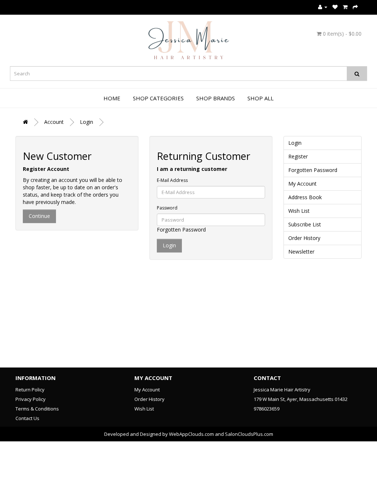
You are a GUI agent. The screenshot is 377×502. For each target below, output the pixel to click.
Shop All (260, 98)
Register (298, 156)
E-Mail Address (172, 180)
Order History (304, 237)
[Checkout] (355, 6)
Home (111, 98)
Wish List (299, 210)
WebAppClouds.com (191, 434)
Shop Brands (215, 98)
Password (167, 208)
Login (86, 121)
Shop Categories (158, 98)
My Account (302, 183)
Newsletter (301, 251)
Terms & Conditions (37, 408)
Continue (39, 215)
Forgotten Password (181, 229)
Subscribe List (304, 224)
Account (54, 121)
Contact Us (27, 418)
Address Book (305, 197)
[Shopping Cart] (345, 6)
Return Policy (30, 389)
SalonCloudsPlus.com (249, 434)
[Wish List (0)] (335, 6)
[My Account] (322, 6)
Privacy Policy (30, 399)
